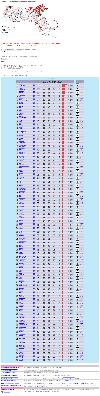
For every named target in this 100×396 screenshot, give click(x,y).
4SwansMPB (21, 186)
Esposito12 (21, 264)
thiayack (20, 213)
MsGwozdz (21, 111)
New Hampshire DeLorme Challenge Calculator (11, 385)
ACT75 (20, 234)
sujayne (20, 149)
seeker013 (21, 220)
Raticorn (20, 352)
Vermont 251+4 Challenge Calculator (8, 381)
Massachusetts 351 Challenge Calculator (9, 378)
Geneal (20, 224)
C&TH (20, 286)
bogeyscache (22, 227)
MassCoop (21, 249)
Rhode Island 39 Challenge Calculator (9, 380)
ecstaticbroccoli (22, 256)
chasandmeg (21, 275)
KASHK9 (21, 314)
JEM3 (20, 107)
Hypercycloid (21, 260)
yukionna (21, 291)
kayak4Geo (21, 288)
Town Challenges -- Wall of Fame (7, 389)
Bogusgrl (21, 210)
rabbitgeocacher (22, 327)
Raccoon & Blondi (22, 241)
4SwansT (21, 199)
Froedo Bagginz (22, 159)
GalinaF (20, 84)
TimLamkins (21, 242)
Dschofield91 (21, 280)
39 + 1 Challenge (65, 380)
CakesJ (20, 277)
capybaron (21, 266)
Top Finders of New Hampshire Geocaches (10, 367)
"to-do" (81, 85)
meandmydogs (22, 346)
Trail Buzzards (22, 198)
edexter (20, 245)
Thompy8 (21, 289)
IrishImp (20, 313)
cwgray (20, 292)
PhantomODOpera (23, 117)
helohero (21, 267)
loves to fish (21, 235)
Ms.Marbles (21, 130)
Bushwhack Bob (22, 145)
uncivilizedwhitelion (23, 285)
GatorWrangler (22, 259)
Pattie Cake (21, 164)
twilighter (26, 75)
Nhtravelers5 (21, 317)
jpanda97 (21, 335)
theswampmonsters (23, 324)
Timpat (20, 155)
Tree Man (21, 253)
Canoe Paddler (22, 142)
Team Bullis (21, 141)
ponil (20, 302)
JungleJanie (21, 184)
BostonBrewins (22, 85)
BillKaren (21, 120)
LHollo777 (21, 167)
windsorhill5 (21, 293)
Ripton (20, 252)
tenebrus (21, 356)
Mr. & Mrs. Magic (22, 281)
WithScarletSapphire (23, 337)
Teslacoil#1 (21, 360)
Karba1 (20, 181)
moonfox (21, 174)
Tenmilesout (21, 236)
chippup (20, 99)
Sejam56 (21, 248)
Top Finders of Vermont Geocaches (8, 370)
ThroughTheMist (22, 257)
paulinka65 (21, 127)
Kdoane (20, 268)
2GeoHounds (21, 348)
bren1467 (21, 357)
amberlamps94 (22, 298)
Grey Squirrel (21, 296)
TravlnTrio (21, 143)
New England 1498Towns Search (8, 392)
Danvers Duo (21, 325)
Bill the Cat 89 (22, 89)
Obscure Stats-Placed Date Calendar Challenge (78, 383)
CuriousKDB (21, 161)
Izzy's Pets (21, 328)
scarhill (20, 170)
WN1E (20, 123)
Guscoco (21, 299)
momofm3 (21, 209)
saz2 (20, 193)
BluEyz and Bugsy (23, 188)
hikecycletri (21, 350)
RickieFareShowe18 (23, 230)
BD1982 (20, 178)
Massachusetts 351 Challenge (68, 378)
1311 (20, 349)
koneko (20, 221)
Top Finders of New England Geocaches (9, 375)
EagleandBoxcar (22, 238)
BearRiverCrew (22, 334)
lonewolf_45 (21, 345)
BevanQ (20, 128)
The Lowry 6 (21, 261)
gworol (20, 110)
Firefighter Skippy (22, 105)
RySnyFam (21, 303)
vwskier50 (21, 331)
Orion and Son (22, 191)
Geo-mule (21, 98)
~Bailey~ (21, 116)
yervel (20, 216)
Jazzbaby (21, 106)
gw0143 (20, 278)
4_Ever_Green (22, 86)
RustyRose (21, 282)
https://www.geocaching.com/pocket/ (35, 71)
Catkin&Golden (22, 136)
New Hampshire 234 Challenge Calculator (9, 377)
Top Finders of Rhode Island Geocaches (9, 369)
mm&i (20, 255)
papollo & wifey (22, 318)
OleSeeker (21, 138)
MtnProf (20, 139)
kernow (20, 332)
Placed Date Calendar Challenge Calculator (10, 383)
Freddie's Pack (22, 152)
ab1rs (20, 195)
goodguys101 (22, 148)
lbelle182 (21, 223)
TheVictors (21, 114)
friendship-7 (21, 153)
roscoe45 (21, 239)
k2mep (20, 300)
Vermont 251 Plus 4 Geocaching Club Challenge (69, 381)
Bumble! (20, 284)
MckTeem (21, 246)
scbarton (21, 103)
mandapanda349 (22, 343)
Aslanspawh (21, 217)
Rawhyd (20, 93)
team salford (21, 207)
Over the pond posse (23, 225)
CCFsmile (21, 160)
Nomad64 (21, 173)
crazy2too (21, 271)
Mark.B (20, 310)
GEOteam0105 (22, 211)
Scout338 (21, 180)
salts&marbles (22, 203)
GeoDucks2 (21, 218)
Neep (20, 250)
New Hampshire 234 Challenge (69, 377)
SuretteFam (21, 113)
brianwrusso (21, 341)
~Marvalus (21, 124)
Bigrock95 (21, 132)
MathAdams (21, 263)
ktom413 (21, 243)
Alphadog (21, 320)
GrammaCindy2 (22, 321)
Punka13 (21, 175)
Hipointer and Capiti (23, 100)
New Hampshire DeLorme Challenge (79, 385)
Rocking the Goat (22, 118)
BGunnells (21, 125)
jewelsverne (21, 192)
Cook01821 (21, 323)
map (34, 84)
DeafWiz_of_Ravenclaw (24, 166)
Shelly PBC (21, 359)
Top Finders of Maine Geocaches (8, 372)
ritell (20, 96)
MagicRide (21, 309)
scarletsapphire (22, 338)
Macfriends (21, 91)
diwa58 (20, 295)
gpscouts (21, 92)
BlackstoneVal (22, 95)
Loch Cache (21, 305)
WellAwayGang (22, 157)
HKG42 (20, 231)
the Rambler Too (22, 189)
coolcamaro (21, 355)
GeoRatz (20, 200)
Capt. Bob (21, 88)
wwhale (20, 196)
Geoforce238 (21, 214)
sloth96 (20, 273)
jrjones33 (21, 228)
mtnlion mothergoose (23, 339)
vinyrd (20, 232)
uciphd (20, 307)
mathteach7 (21, 156)
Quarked (20, 270)
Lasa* (20, 163)
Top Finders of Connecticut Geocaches (9, 373)
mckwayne (21, 306)
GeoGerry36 (21, 330)
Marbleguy (21, 102)
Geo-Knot (21, 150)
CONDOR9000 (22, 342)
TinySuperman (22, 146)
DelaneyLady (21, 206)
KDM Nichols (21, 274)
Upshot (20, 109)
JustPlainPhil (21, 134)
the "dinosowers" (22, 131)
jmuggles (21, 185)
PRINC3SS (21, 121)
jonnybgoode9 (22, 316)
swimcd (20, 312)
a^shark (20, 182)
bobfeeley (21, 171)
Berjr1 (20, 202)
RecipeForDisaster (23, 205)
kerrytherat (21, 177)
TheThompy (21, 353)
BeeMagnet (21, 168)
